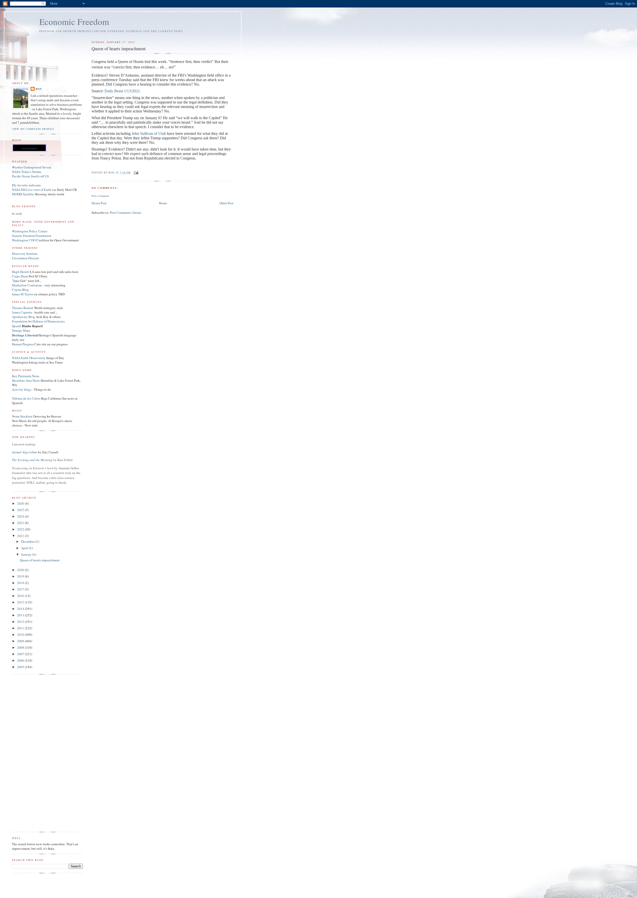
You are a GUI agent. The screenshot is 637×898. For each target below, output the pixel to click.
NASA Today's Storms (26, 171)
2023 (21, 523)
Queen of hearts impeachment (40, 560)
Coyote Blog (20, 289)
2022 (21, 529)
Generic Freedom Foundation (31, 235)
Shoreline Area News (26, 380)
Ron (39, 89)
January (26, 554)
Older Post (226, 203)
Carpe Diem (20, 276)
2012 (21, 621)
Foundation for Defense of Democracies (38, 321)
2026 (21, 503)
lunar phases (29, 148)
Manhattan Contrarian (27, 285)
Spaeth (16, 326)
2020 (21, 570)
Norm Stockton (22, 416)
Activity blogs (21, 389)
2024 (21, 516)
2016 (21, 595)
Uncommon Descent (25, 258)
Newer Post (99, 203)
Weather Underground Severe (31, 167)
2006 (21, 660)
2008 (21, 647)
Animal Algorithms (25, 452)
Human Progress (23, 344)
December (28, 541)
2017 (21, 589)
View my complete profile (33, 129)
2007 (21, 654)
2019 (21, 576)
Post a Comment (100, 196)
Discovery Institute (25, 253)
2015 (21, 602)
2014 (21, 608)
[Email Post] (136, 172)
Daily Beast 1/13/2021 (122, 91)
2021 (21, 535)
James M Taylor (23, 294)
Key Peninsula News (25, 376)
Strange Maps (21, 330)
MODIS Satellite (23, 194)
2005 (21, 667)
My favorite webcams (26, 185)
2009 (21, 641)
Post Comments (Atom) (125, 212)
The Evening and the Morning (32, 460)
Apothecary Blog (24, 317)
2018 (21, 583)
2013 (21, 615)
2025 (21, 510)
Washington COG (24, 240)
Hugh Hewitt (20, 271)
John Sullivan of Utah (149, 133)
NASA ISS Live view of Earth (31, 189)
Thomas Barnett (22, 308)
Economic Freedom (74, 21)
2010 (21, 634)
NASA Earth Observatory (29, 358)
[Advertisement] (32, 753)
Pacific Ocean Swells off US (30, 176)
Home (163, 203)
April (25, 548)
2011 (21, 628)
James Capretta (22, 312)
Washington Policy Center (29, 231)
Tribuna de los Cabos (26, 398)
